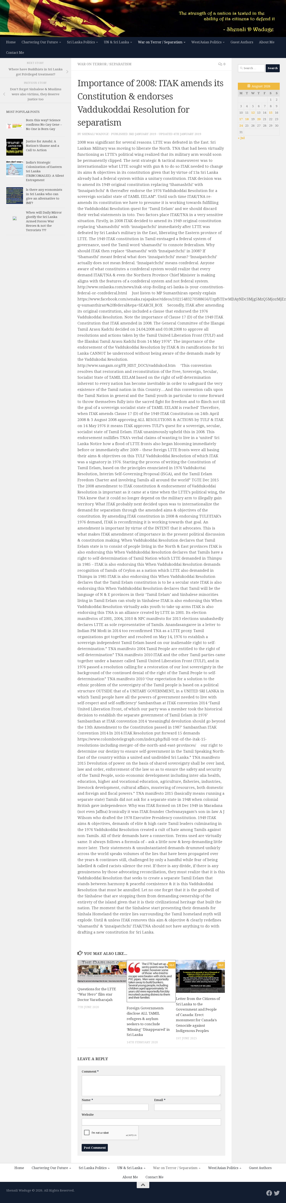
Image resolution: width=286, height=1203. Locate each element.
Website (88, 1114)
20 (258, 119)
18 (247, 119)
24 (241, 126)
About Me (266, 42)
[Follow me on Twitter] (277, 1193)
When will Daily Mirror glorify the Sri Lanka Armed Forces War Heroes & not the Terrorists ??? (44, 221)
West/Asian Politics (206, 42)
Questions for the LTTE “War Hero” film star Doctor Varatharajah (96, 994)
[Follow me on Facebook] (269, 1193)
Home (11, 42)
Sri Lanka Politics (81, 42)
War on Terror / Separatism (160, 42)
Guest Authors (242, 42)
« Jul (241, 138)
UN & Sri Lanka (116, 42)
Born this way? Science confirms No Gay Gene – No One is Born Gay (44, 124)
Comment (90, 1071)
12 (253, 113)
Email (159, 1100)
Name (87, 1100)
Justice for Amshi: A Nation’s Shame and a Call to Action (42, 145)
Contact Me (15, 53)
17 (241, 119)
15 (270, 113)
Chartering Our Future (40, 42)
